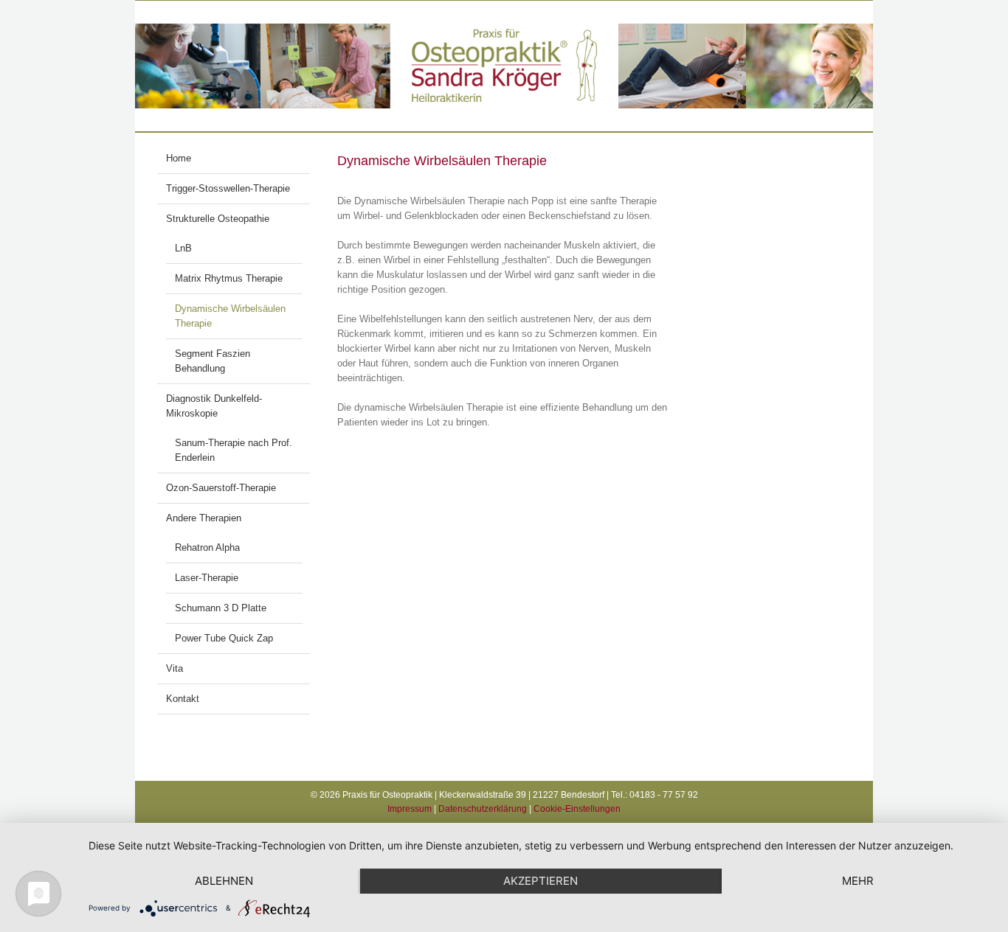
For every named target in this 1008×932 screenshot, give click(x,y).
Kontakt (182, 698)
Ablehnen (224, 881)
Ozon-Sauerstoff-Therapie (221, 487)
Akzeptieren (540, 881)
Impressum (409, 809)
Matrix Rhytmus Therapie (229, 278)
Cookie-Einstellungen (577, 809)
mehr (858, 881)
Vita (174, 668)
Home (178, 158)
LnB (183, 248)
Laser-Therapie (206, 577)
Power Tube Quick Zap (224, 638)
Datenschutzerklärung (482, 809)
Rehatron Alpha (207, 547)
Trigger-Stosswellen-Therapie (228, 188)
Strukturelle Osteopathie (217, 218)
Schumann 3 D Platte (220, 607)
